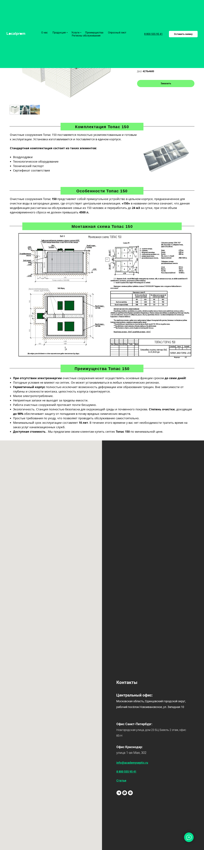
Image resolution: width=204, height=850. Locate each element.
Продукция (59, 32)
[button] (183, 34)
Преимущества (94, 32)
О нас (44, 32)
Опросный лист (117, 32)
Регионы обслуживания (86, 35)
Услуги (75, 32)
